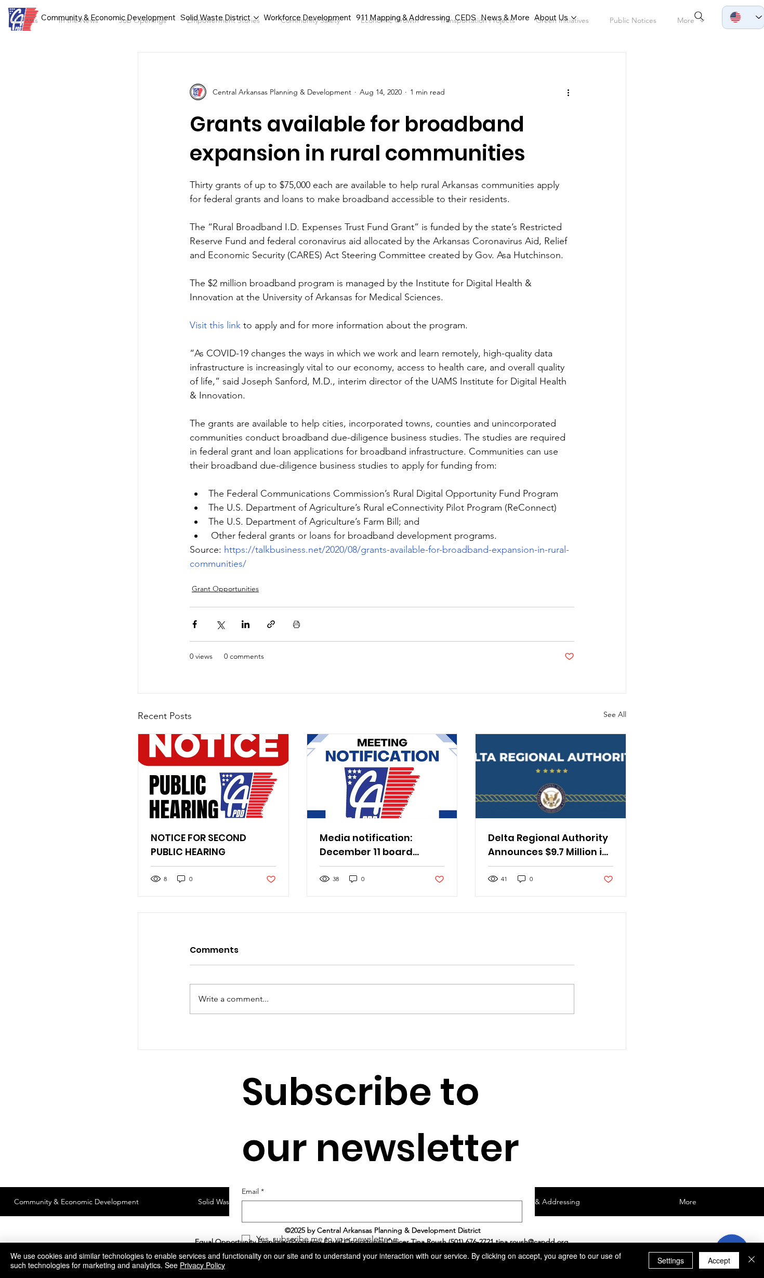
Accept (719, 1260)
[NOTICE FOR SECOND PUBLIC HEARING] (213, 776)
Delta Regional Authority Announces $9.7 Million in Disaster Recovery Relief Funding (548, 845)
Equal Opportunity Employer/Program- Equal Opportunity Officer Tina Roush (320, 1241)
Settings (670, 1260)
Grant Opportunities (225, 588)
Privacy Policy (202, 1265)
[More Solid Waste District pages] (256, 17)
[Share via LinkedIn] (246, 624)
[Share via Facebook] (195, 624)
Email (253, 1191)
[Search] (699, 16)
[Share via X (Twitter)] (220, 624)
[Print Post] (296, 624)
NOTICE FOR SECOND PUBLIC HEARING (198, 844)
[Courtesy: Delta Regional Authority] (551, 776)
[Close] (751, 1260)
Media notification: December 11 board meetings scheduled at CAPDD (377, 845)
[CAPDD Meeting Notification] (382, 776)
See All (614, 714)
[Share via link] (271, 624)
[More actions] (568, 92)
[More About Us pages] (573, 17)
